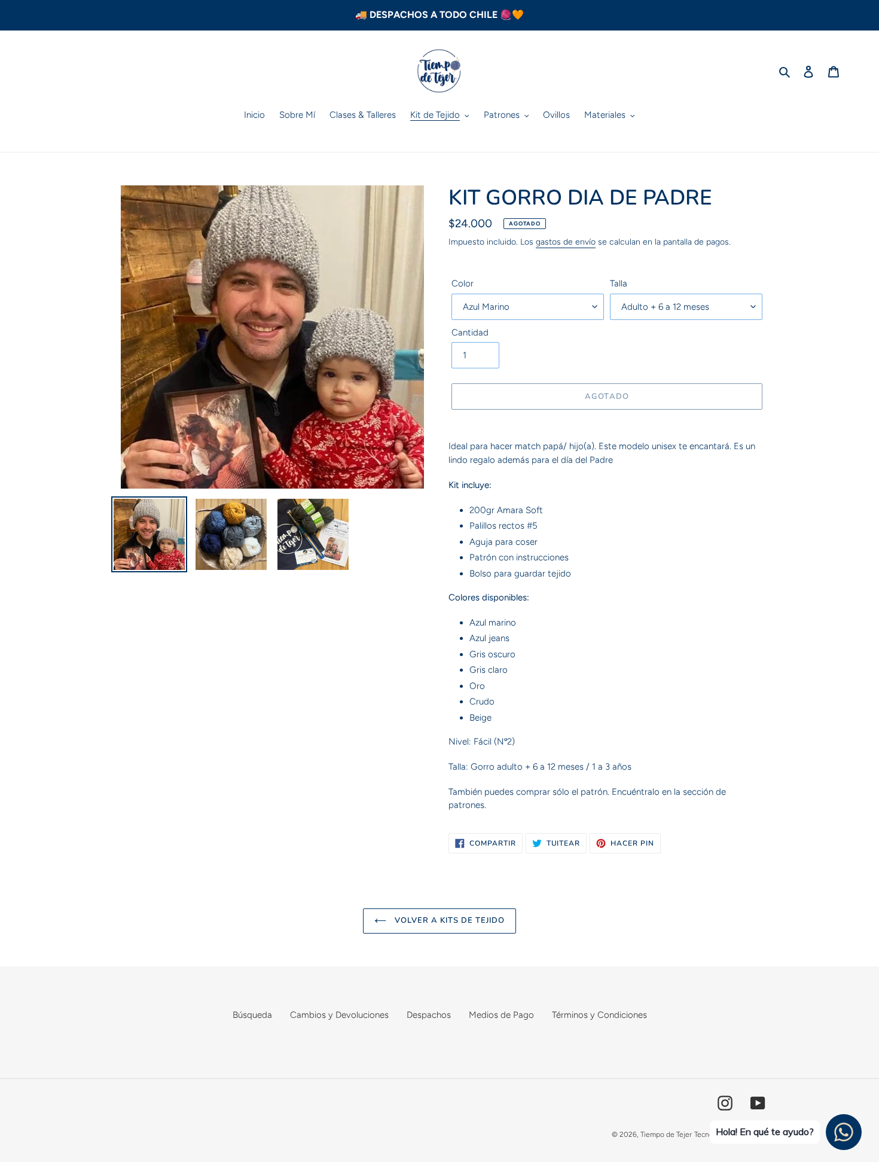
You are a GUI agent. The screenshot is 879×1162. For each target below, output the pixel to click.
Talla (618, 283)
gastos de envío (566, 242)
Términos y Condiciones (599, 1014)
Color (462, 283)
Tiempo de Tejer (666, 1134)
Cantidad (470, 332)
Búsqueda (252, 1014)
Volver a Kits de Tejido (448, 920)
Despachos (429, 1014)
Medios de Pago (501, 1014)
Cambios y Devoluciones (339, 1014)
